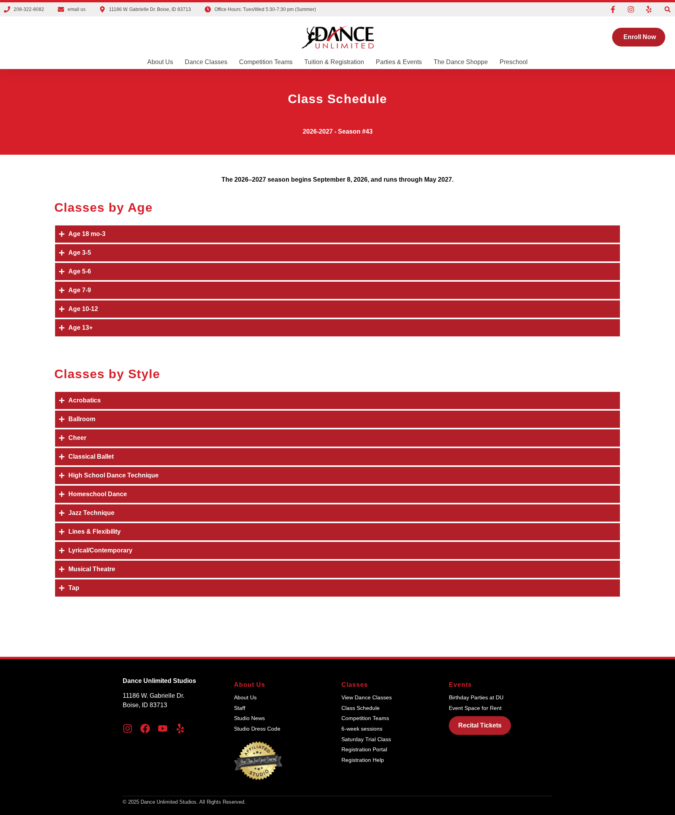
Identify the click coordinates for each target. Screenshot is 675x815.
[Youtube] (163, 728)
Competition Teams (266, 62)
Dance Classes (206, 62)
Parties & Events (399, 62)
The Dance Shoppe (461, 62)
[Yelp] (649, 9)
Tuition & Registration (334, 62)
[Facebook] (145, 728)
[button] (667, 10)
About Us (160, 62)
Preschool (514, 62)
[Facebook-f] (613, 9)
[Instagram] (631, 9)
